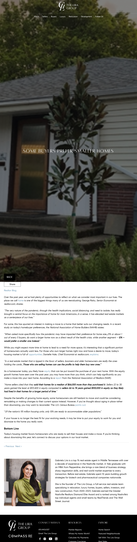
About (36, 16)
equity (47, 371)
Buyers (53, 16)
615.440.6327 (44, 529)
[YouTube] (50, 538)
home (21, 300)
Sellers (45, 16)
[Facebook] (40, 538)
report (58, 378)
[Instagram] (45, 538)
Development (86, 16)
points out (80, 405)
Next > (18, 446)
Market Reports (75, 529)
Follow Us (99, 16)
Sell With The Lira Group (109, 537)
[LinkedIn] (56, 538)
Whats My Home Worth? (79, 533)
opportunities (35, 354)
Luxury (63, 16)
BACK (9, 277)
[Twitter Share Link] (12, 291)
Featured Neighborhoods (109, 533)
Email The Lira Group (48, 533)
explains (94, 354)
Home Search (104, 529)
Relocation (73, 16)
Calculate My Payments (78, 537)
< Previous (9, 446)
